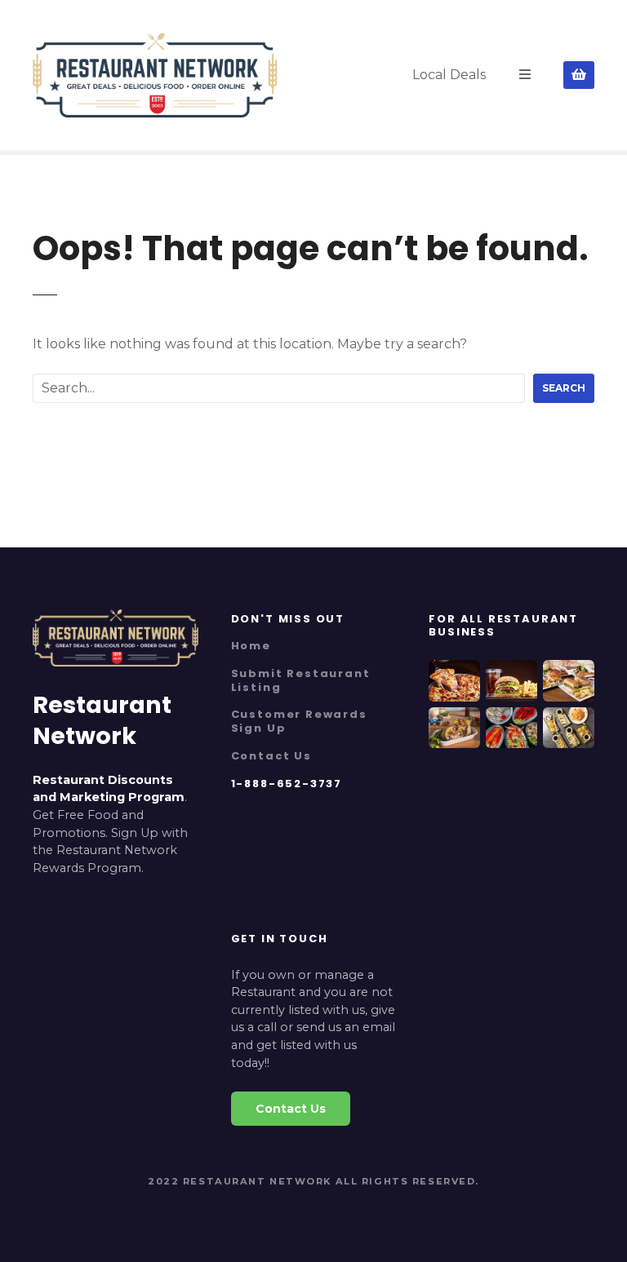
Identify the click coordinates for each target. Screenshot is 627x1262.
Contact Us (271, 756)
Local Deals (449, 74)
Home (251, 645)
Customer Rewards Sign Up (299, 721)
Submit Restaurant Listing (301, 680)
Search (563, 388)
